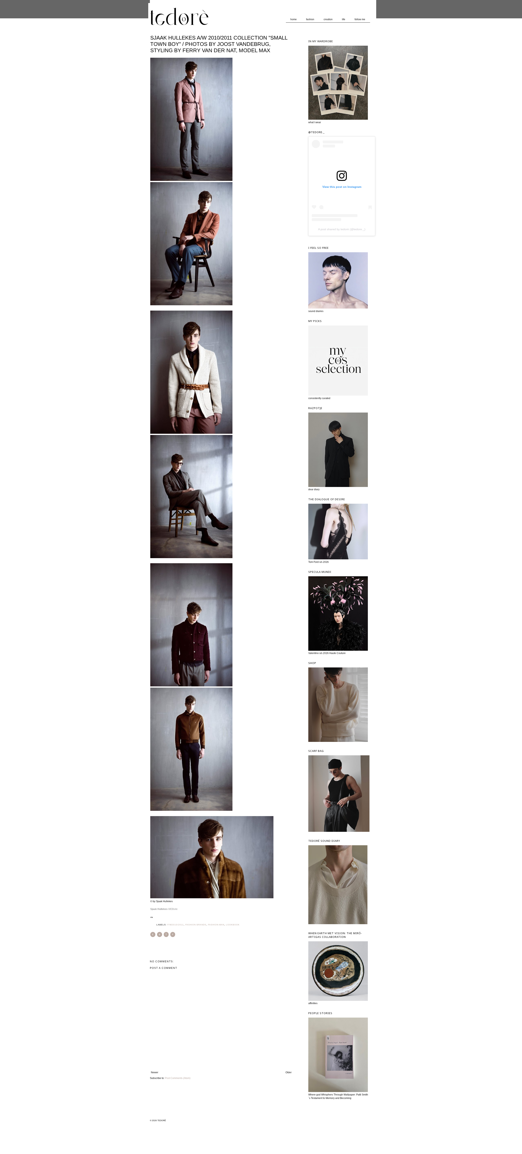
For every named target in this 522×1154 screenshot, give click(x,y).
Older (288, 1072)
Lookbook (233, 925)
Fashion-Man (216, 925)
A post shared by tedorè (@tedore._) (341, 229)
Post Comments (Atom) (177, 1078)
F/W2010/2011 (175, 925)
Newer (154, 1072)
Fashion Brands (195, 925)
